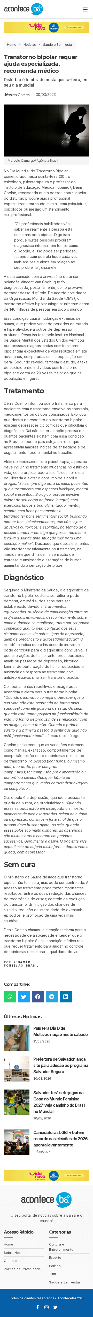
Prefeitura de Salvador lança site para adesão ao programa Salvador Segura (60, 1065)
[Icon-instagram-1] (46, 1307)
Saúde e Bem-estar (58, 45)
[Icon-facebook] (38, 1307)
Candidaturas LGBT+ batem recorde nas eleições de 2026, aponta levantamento (61, 1139)
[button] (85, 9)
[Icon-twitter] (55, 1307)
